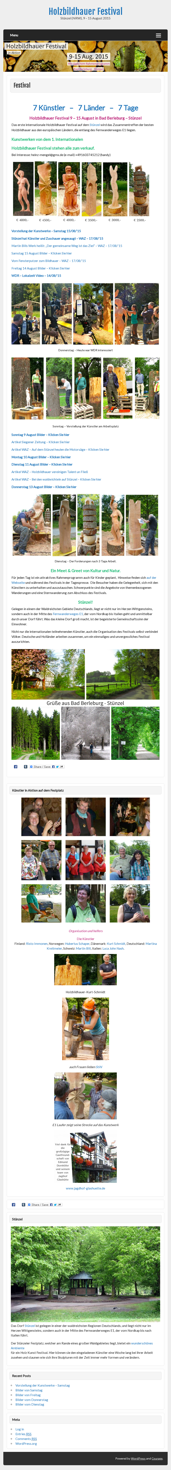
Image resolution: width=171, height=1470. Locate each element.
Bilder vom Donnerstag (31, 1400)
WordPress (138, 1458)
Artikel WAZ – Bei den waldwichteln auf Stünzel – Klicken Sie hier (56, 479)
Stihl (99, 1067)
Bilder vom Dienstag (29, 1404)
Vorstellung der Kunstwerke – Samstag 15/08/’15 (46, 231)
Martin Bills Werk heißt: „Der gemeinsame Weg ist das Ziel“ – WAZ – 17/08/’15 (66, 246)
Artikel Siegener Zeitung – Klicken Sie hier (40, 442)
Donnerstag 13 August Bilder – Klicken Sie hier (44, 487)
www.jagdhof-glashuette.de (85, 1188)
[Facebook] (15, 766)
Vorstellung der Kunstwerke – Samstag (42, 1385)
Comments (26, 1439)
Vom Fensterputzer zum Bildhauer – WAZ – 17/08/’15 (48, 261)
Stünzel (95, 125)
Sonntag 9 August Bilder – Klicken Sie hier (40, 435)
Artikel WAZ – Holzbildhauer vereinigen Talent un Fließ (49, 472)
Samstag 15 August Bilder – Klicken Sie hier (41, 253)
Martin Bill (83, 948)
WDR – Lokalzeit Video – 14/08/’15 (36, 275)
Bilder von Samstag (29, 1390)
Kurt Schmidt (116, 943)
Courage (157, 1458)
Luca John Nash (113, 948)
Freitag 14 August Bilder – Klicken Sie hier (40, 268)
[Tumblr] (25, 766)
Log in (19, 1429)
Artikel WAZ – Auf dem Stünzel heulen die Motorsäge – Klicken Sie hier (60, 449)
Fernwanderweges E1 (68, 614)
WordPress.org (26, 1443)
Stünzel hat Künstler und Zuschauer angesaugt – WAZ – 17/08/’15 (57, 238)
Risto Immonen (37, 943)
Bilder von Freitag (28, 1395)
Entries (23, 1434)
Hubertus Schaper (77, 943)
